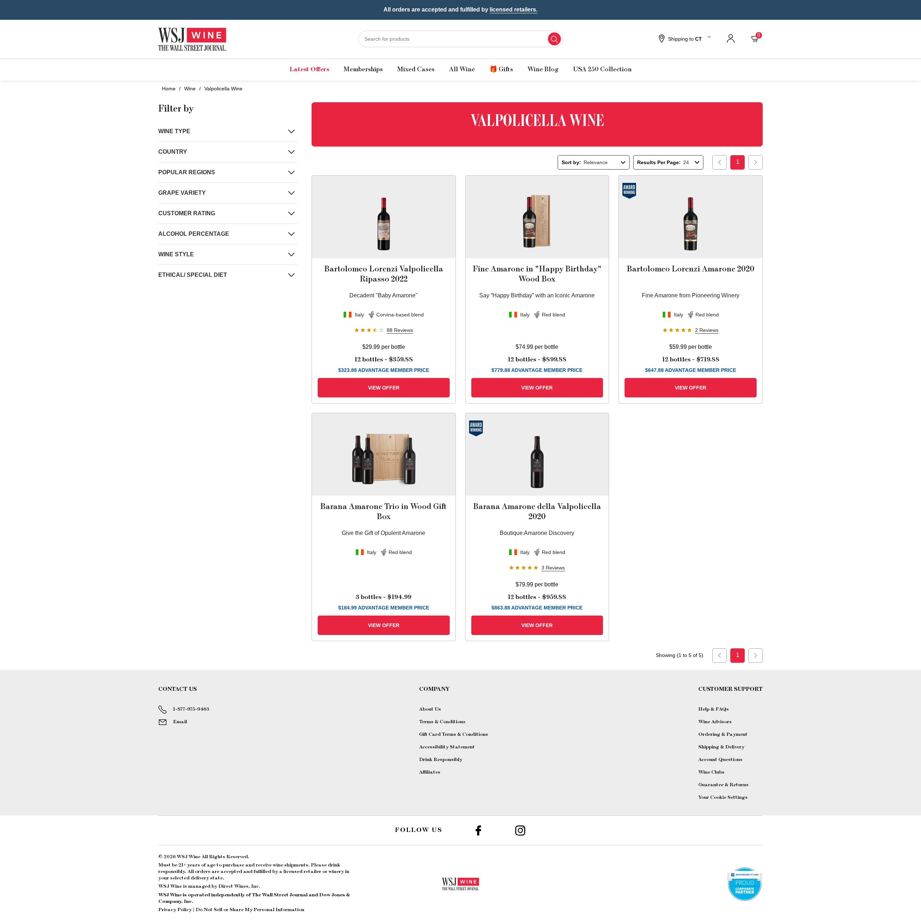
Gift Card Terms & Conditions (453, 734)
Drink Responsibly (440, 759)
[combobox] (460, 39)
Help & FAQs (713, 709)
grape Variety (182, 193)
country (172, 152)
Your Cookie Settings (723, 797)
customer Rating (186, 213)
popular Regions (186, 172)
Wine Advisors (715, 721)
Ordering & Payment (723, 734)
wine (190, 88)
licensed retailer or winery (313, 871)
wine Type (174, 131)
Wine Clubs (711, 772)
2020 (690, 269)
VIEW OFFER (383, 388)
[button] (684, 39)
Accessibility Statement (447, 746)
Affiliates (429, 772)
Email (180, 721)
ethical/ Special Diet (192, 275)
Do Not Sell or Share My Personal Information (250, 909)
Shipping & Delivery (721, 746)
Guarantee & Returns (723, 784)
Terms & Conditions (442, 721)
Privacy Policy (175, 909)
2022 (383, 274)
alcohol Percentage (193, 234)
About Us (430, 709)
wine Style (176, 254)
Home (169, 88)
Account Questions (720, 759)
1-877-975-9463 (191, 709)
